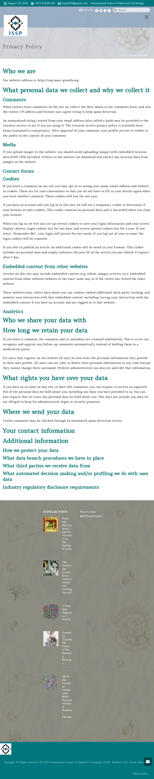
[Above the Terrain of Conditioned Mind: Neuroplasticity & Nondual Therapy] (50, 682)
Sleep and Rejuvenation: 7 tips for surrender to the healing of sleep (67, 533)
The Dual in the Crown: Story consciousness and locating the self (67, 577)
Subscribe (88, 9)
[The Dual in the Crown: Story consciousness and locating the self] (50, 568)
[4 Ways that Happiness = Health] (50, 611)
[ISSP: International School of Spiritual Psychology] (5, 748)
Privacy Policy (140, 773)
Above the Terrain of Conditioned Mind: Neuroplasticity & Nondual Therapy (67, 697)
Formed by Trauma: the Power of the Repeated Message (67, 648)
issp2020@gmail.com (75, 3)
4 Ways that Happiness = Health (67, 612)
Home (124, 55)
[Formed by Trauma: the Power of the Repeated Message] (50, 638)
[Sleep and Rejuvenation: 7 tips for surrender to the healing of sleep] (50, 524)
